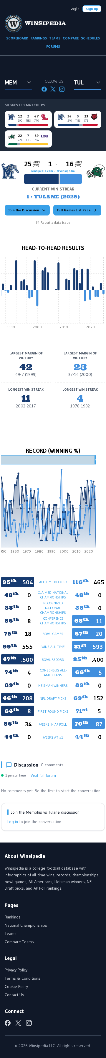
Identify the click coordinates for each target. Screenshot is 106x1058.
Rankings (13, 917)
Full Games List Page (74, 210)
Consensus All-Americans (53, 672)
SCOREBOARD (17, 38)
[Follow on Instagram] (61, 89)
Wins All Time (53, 646)
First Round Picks (53, 711)
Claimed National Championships (53, 594)
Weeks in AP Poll (53, 724)
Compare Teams (19, 941)
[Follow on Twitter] (53, 89)
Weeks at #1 (53, 737)
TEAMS (54, 38)
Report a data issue (55, 222)
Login (75, 8)
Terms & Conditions (22, 978)
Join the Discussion (23, 210)
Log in (12, 821)
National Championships (26, 925)
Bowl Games (53, 633)
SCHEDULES (90, 38)
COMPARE (71, 38)
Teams (10, 933)
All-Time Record (53, 582)
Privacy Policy (16, 970)
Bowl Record (53, 659)
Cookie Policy (16, 986)
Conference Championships (53, 620)
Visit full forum (43, 775)
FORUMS (53, 46)
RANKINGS (39, 38)
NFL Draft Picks (53, 698)
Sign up (92, 8)
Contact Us (14, 994)
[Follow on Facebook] (44, 89)
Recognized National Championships (53, 608)
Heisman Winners (53, 685)
